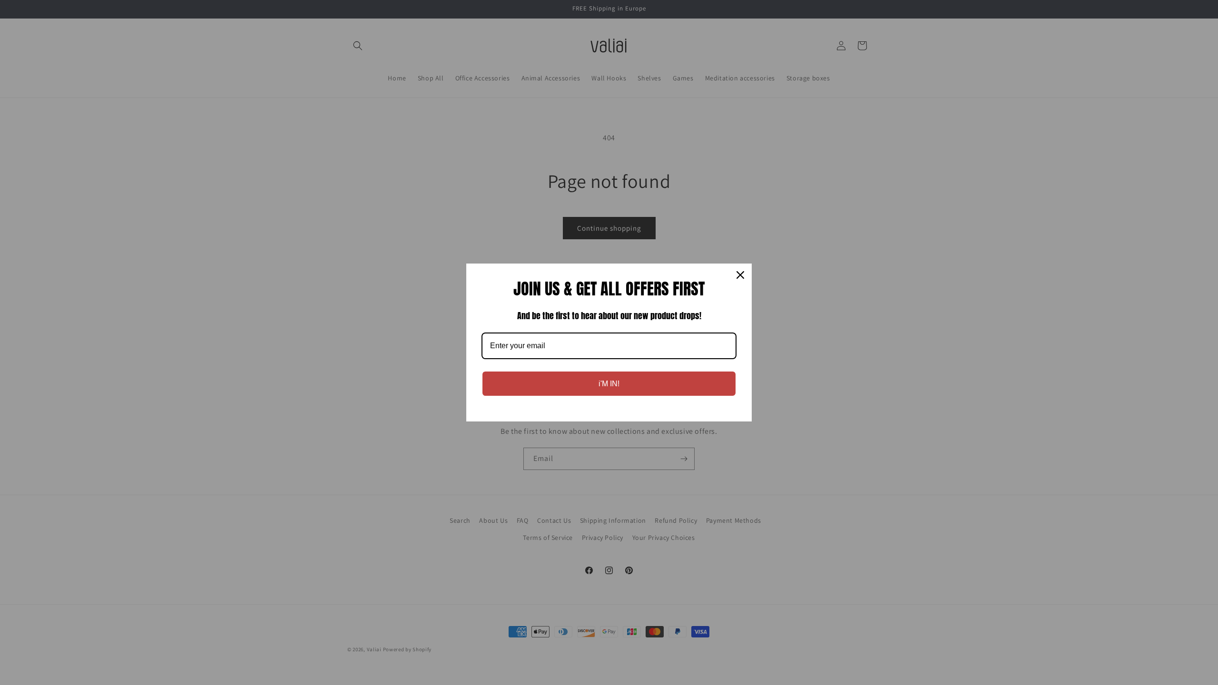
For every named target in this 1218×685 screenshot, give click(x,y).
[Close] (740, 275)
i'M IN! (609, 384)
